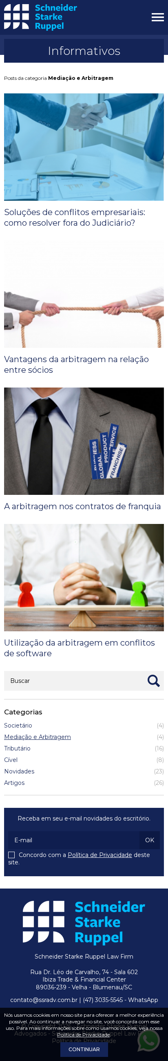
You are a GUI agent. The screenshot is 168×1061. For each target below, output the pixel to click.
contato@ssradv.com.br (43, 1000)
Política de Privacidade (100, 855)
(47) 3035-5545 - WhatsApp (120, 1000)
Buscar (20, 681)
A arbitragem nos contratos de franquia (82, 506)
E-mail (23, 840)
